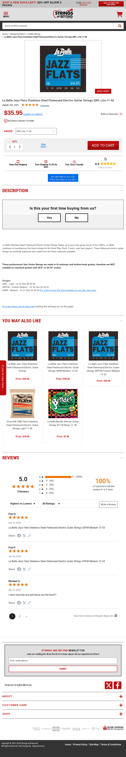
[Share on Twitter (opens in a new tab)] (24, 536)
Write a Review (108, 504)
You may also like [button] (62, 320)
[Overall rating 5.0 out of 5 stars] (30, 105)
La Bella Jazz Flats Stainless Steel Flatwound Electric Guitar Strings (22, 367)
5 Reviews (44, 106)
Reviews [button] (62, 457)
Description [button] (62, 190)
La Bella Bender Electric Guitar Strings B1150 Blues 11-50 (63, 423)
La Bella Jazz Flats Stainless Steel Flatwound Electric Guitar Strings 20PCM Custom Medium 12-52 (103, 369)
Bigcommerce (38, 746)
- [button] (121, 190)
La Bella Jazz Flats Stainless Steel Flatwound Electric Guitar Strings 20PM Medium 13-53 (63, 367)
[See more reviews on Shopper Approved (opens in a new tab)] (29, 536)
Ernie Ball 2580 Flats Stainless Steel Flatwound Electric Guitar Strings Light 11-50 (22, 425)
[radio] (63, 477)
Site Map (93, 744)
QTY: (14, 141)
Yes (49, 217)
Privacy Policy (80, 744)
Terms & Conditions (110, 744)
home (68, 744)
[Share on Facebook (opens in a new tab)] (19, 536)
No (77, 217)
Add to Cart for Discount (111, 4)
